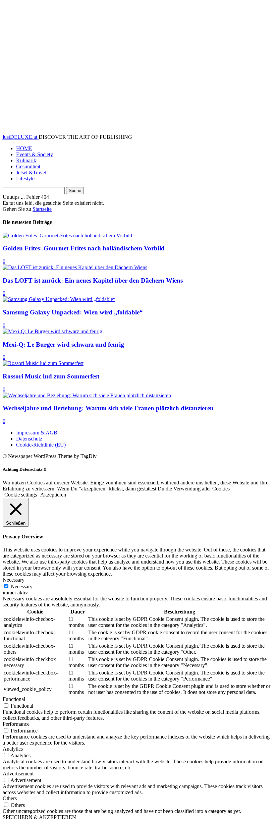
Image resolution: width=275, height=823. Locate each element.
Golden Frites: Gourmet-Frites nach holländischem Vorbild (84, 248)
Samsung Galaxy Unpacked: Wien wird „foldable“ (73, 312)
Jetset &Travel (31, 172)
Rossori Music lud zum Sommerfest (51, 376)
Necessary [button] (13, 580)
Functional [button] (14, 699)
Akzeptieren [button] (53, 494)
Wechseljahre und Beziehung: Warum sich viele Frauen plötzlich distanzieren (108, 408)
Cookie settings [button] (20, 494)
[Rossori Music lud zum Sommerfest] (43, 363)
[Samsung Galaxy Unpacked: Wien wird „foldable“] (59, 299)
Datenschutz (29, 439)
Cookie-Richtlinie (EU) (41, 445)
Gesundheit (28, 166)
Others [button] (10, 798)
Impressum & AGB (36, 432)
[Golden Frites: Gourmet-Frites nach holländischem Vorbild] (67, 235)
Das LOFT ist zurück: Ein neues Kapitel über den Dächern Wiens (93, 280)
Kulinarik (26, 160)
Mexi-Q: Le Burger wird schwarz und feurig (63, 344)
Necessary (22, 586)
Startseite (42, 209)
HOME (24, 148)
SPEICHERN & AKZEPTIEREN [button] (39, 817)
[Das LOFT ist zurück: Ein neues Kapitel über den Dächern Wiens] (75, 267)
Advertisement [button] (18, 773)
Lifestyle (25, 178)
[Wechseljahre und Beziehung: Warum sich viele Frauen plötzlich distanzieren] (87, 395)
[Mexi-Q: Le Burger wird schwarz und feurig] (52, 331)
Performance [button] (16, 724)
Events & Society (34, 154)
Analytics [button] (13, 749)
